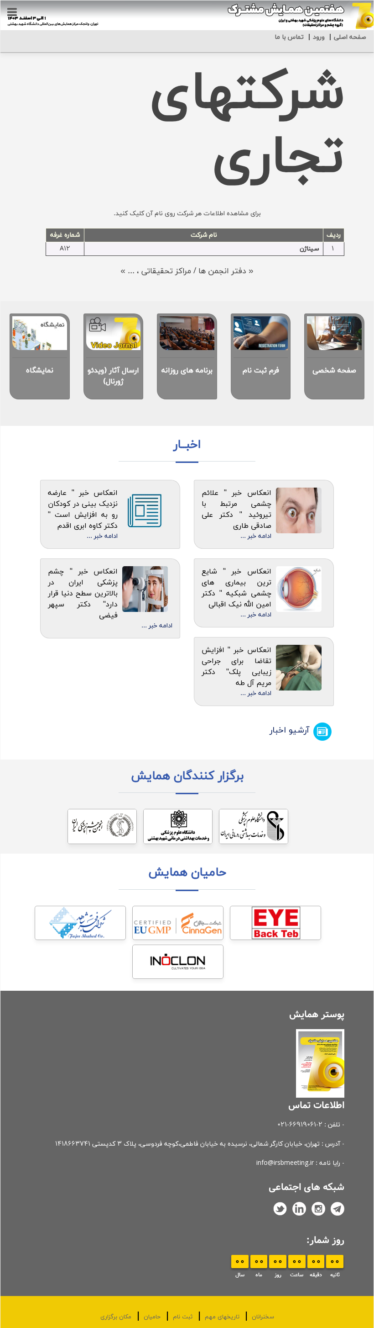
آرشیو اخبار (289, 731)
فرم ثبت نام (261, 371)
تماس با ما (289, 37)
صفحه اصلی (350, 37)
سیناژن (309, 248)
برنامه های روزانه (187, 371)
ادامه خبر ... (255, 536)
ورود (319, 37)
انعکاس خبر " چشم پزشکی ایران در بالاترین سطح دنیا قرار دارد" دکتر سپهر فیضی (83, 594)
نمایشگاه (39, 371)
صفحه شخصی (334, 371)
